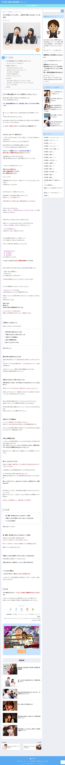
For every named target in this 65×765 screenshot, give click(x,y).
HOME (33, 758)
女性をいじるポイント (11, 65)
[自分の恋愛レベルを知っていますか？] (53, 113)
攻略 (39, 620)
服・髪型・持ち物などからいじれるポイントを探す (18, 80)
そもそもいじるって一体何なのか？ (15, 63)
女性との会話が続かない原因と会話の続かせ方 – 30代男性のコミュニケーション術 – (53, 108)
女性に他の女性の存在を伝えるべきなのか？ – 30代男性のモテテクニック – (53, 124)
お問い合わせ (20, 761)
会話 (39, 618)
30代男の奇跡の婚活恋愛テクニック (14, 2)
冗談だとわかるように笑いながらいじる (16, 70)
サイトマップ (27, 761)
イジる (11, 618)
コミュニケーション (19, 618)
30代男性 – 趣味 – (49, 177)
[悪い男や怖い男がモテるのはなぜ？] (53, 96)
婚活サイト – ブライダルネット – (53, 192)
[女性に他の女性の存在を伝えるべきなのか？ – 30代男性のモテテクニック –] (53, 120)
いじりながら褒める (12, 84)
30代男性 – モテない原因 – (51, 149)
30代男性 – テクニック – (51, 140)
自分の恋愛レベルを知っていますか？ (57, 116)
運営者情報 (33, 761)
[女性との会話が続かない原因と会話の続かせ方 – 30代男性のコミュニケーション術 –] (53, 103)
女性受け (35, 620)
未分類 (46, 195)
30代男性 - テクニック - (34, 614)
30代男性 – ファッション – (51, 146)
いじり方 (8, 78)
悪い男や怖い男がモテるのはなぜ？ (57, 99)
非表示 (11, 57)
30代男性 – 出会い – (49, 157)
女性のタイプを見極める (13, 72)
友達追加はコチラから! (49, 75)
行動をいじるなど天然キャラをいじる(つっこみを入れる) (20, 82)
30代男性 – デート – (49, 143)
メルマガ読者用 (48, 185)
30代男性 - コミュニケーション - (20, 614)
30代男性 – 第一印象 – (50, 171)
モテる (34, 618)
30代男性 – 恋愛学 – (49, 163)
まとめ (8, 87)
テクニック (28, 618)
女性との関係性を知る (12, 73)
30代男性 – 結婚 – (49, 174)
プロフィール (51, 50)
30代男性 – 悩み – (49, 166)
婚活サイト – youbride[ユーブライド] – (53, 189)
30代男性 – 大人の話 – (50, 160)
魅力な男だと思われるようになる (15, 67)
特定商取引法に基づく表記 (42, 761)
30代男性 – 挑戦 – (49, 168)
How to (6, 618)
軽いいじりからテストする (13, 75)
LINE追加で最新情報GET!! (32, 5)
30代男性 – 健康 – (49, 154)
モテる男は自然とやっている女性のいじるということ (18, 60)
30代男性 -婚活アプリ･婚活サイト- (52, 181)
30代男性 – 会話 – (49, 151)
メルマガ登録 (21, 651)
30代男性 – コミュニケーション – (53, 137)
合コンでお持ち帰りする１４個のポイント (57, 92)
